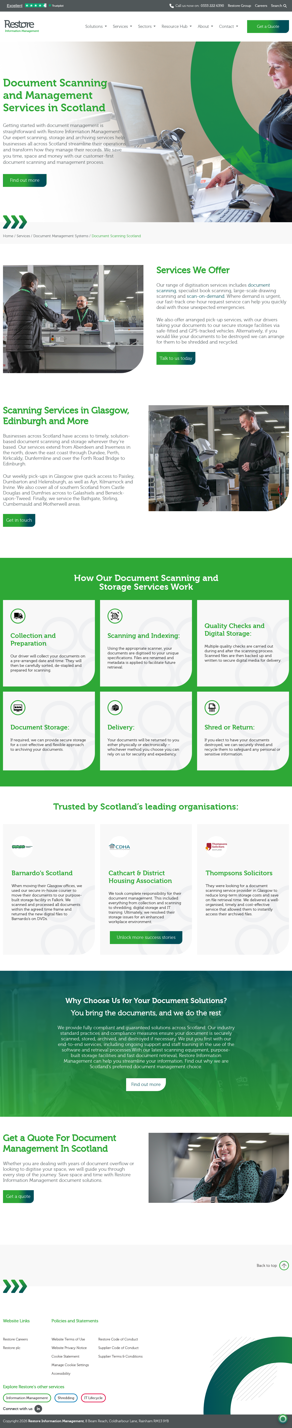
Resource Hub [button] (175, 26)
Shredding (66, 1398)
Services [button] (121, 26)
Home (8, 236)
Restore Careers (15, 1339)
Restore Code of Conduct (118, 1339)
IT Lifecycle (93, 1398)
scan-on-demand (205, 296)
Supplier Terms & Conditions (120, 1356)
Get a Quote (268, 26)
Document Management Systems (60, 236)
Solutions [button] (94, 26)
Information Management (27, 1398)
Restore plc (11, 1348)
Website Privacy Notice (69, 1348)
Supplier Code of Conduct (118, 1348)
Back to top (267, 1265)
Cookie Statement (65, 1356)
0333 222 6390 (212, 6)
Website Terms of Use (68, 1339)
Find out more (25, 180)
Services (23, 236)
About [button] (204, 26)
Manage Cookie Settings (70, 1365)
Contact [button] (227, 26)
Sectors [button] (145, 26)
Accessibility (61, 1374)
